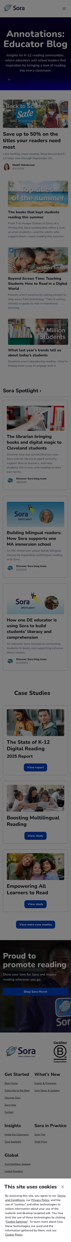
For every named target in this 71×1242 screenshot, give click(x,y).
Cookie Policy (13, 1235)
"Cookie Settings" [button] (16, 1222)
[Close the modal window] (63, 1187)
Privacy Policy (40, 1200)
